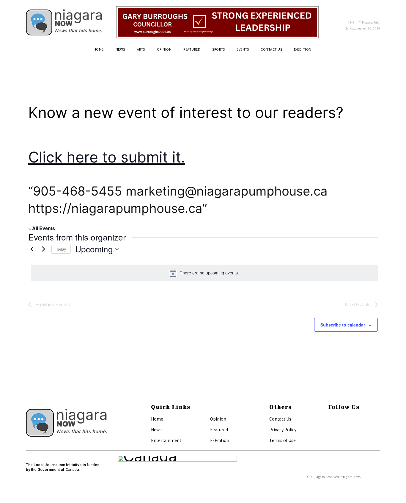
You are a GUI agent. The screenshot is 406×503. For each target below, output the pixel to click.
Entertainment (166, 440)
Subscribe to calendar (342, 325)
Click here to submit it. (106, 157)
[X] (330, 429)
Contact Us (280, 419)
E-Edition (219, 440)
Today (61, 249)
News (156, 429)
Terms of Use (282, 440)
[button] (373, 51)
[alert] (204, 273)
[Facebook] (330, 419)
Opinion (218, 419)
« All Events (41, 228)
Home (157, 419)
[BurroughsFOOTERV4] (217, 22)
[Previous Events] (31, 249)
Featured (219, 429)
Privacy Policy (282, 429)
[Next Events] (43, 249)
